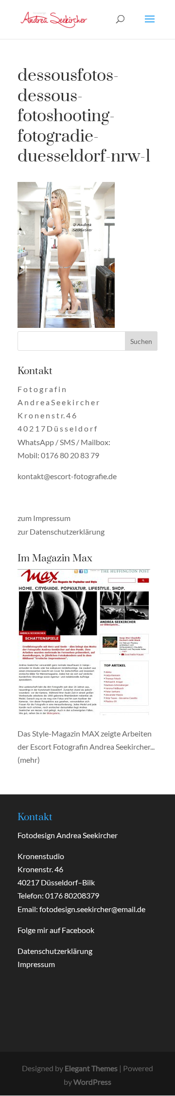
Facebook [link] (78, 929)
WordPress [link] (92, 1081)
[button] (150, 25)
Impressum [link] (36, 964)
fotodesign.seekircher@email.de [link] (92, 909)
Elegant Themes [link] (91, 1068)
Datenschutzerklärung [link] (55, 950)
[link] (54, 18)
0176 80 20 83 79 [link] (70, 455)
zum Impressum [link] (44, 517)
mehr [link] (28, 759)
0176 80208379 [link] (72, 895)
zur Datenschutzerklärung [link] (61, 531)
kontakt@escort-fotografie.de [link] (67, 476)
